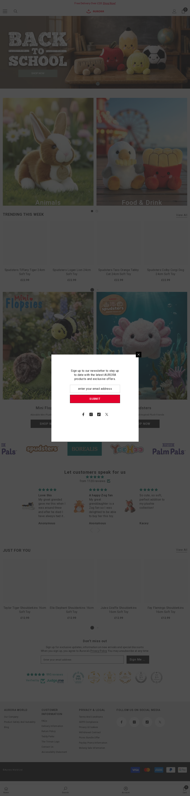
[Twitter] (150, 414)
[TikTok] (142, 414)
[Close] (182, 354)
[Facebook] (127, 414)
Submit (138, 398)
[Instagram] (135, 414)
